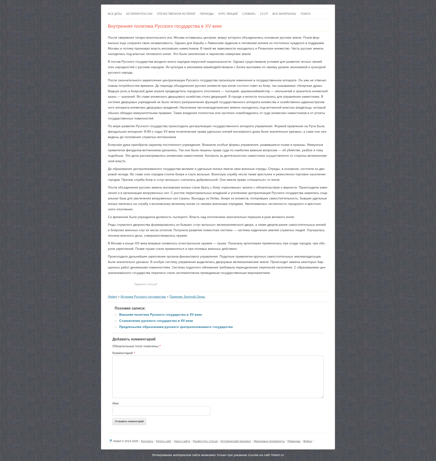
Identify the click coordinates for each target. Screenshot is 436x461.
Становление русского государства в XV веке (156, 320)
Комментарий (123, 353)
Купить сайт (163, 441)
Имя (115, 403)
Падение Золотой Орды (187, 296)
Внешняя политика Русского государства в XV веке (160, 314)
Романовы (294, 441)
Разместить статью (205, 441)
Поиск (305, 13)
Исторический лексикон (235, 441)
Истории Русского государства (143, 296)
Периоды (207, 13)
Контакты (147, 441)
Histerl (112, 296)
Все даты (115, 13)
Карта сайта (182, 441)
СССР (264, 13)
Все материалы (284, 13)
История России (139, 13)
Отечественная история (176, 13)
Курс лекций (228, 13)
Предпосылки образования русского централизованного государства (176, 327)
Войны (307, 441)
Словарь (248, 13)
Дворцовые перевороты (269, 441)
